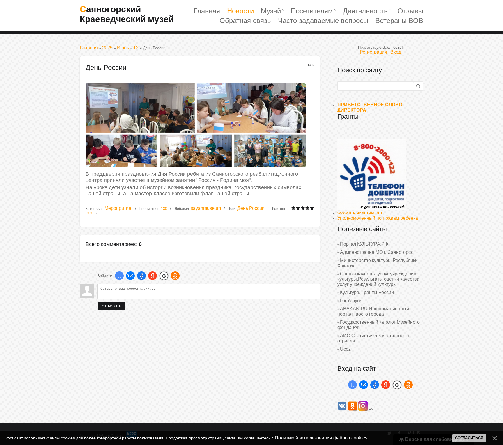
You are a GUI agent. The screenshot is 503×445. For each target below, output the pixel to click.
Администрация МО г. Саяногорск (376, 252)
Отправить (111, 306)
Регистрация (373, 52)
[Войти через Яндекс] (152, 275)
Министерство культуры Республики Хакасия (377, 263)
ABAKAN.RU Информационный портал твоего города (373, 311)
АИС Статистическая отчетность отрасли (373, 338)
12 (136, 47)
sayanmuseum (206, 208)
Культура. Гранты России (367, 292)
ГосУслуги (351, 300)
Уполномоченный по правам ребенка (377, 218)
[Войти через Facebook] (141, 275)
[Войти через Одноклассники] (175, 275)
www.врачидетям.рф (359, 212)
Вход (395, 52)
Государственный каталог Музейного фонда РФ (378, 325)
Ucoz (345, 348)
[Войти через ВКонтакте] (130, 275)
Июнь (123, 47)
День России (251, 208)
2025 (107, 47)
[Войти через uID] (119, 275)
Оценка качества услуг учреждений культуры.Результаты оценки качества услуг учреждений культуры (378, 279)
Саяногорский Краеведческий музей (127, 14)
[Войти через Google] (164, 275)
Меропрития (118, 208)
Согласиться (469, 438)
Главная (89, 47)
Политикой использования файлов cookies (321, 437)
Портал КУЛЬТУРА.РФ (364, 244)
